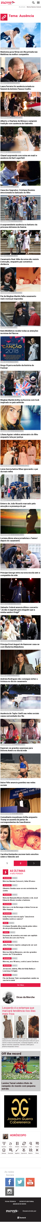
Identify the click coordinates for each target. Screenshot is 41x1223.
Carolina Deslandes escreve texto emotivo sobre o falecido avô (19, 855)
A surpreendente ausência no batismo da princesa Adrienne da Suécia (18, 225)
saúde (3, 604)
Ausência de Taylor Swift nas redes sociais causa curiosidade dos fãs (19, 714)
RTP (3, 362)
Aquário (30, 1153)
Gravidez (4, 779)
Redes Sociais (6, 710)
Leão (30, 1146)
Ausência (4, 117)
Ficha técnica (10, 1201)
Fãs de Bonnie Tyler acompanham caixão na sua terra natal (21, 979)
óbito (3, 83)
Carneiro (4, 1146)
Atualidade (12, 7)
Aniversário (5, 431)
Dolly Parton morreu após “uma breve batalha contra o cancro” (18, 918)
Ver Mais (20, 985)
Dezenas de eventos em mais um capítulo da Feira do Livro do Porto (20, 936)
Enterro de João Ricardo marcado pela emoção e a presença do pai (18, 504)
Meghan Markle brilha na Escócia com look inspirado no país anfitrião (19, 401)
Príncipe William (6, 569)
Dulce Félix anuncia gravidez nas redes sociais (17, 783)
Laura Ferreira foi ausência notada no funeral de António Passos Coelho (17, 87)
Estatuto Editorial (26, 1201)
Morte (3, 675)
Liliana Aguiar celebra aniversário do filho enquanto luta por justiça (19, 435)
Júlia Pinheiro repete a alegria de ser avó (20, 945)
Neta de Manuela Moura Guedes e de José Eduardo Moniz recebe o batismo (20, 899)
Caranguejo (24, 1146)
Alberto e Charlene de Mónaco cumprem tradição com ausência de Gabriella (18, 122)
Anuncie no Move (19, 1204)
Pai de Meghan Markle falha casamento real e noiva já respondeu (18, 297)
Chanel (4, 152)
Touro (10, 1146)
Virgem (37, 1146)
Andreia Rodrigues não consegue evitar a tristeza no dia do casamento (19, 680)
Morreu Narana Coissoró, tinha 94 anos (29, 7)
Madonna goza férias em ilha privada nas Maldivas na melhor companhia (19, 53)
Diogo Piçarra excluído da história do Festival (17, 366)
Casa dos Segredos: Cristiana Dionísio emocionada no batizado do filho (17, 191)
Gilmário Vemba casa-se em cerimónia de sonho (20, 889)
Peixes (37, 1153)
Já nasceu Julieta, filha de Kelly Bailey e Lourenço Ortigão (19, 970)
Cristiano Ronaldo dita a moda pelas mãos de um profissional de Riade (20, 927)
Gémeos (17, 1146)
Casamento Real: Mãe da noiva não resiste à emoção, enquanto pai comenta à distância (19, 261)
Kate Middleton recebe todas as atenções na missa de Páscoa (19, 332)
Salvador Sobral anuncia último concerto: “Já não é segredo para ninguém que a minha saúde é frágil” (19, 609)
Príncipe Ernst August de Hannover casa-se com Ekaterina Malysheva (19, 645)
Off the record (11, 1053)
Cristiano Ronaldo (7, 744)
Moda (3, 327)
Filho (3, 186)
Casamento (5, 293)
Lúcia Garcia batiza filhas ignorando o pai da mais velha (19, 470)
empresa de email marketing (21, 1218)
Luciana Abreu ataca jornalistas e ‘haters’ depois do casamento (19, 539)
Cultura (6, 932)
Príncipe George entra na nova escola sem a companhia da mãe (20, 574)
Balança (4, 1153)
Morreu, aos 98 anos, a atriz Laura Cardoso (21, 961)
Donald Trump (6, 814)
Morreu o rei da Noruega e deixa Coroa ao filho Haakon (20, 908)
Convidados (5, 221)
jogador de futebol (7, 465)
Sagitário (17, 1153)
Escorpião (10, 1153)
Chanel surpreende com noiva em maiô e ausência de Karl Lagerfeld (18, 156)
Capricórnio (24, 1153)
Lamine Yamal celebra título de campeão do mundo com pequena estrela (18, 1086)
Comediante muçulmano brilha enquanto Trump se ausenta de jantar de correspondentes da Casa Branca (18, 819)
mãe (3, 256)
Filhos (3, 48)
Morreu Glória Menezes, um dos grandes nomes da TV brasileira (20, 953)
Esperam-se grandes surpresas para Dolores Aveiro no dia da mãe (16, 749)
